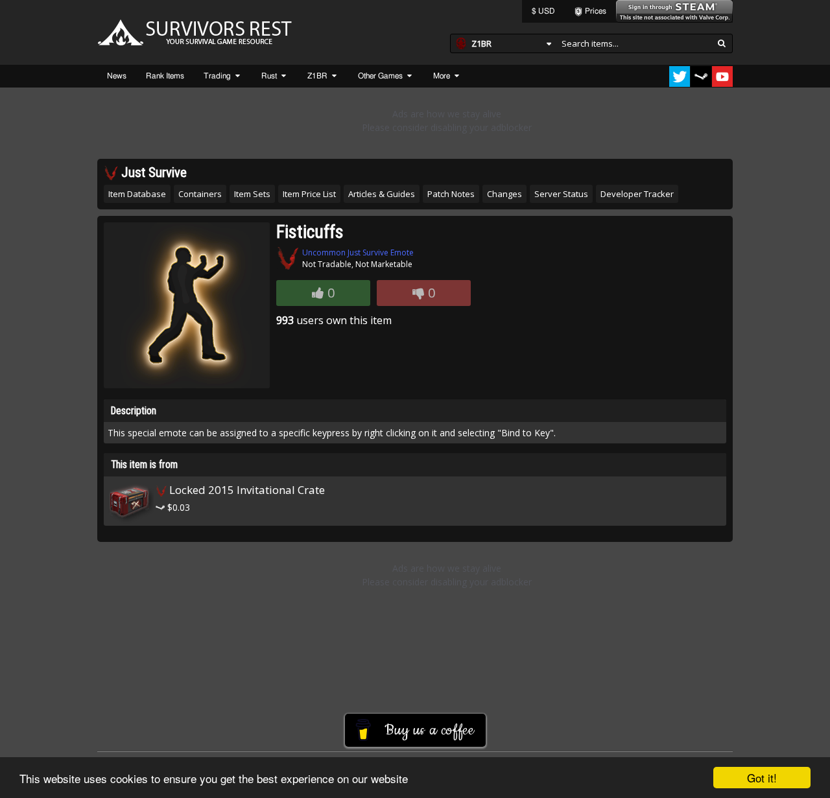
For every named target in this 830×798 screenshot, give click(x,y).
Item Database (137, 194)
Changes (504, 194)
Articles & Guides (381, 194)
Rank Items (165, 76)
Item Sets (252, 194)
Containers (200, 194)
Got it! (762, 777)
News (116, 76)
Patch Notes (451, 194)
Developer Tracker (637, 194)
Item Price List (309, 194)
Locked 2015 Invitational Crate (246, 489)
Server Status (561, 194)
